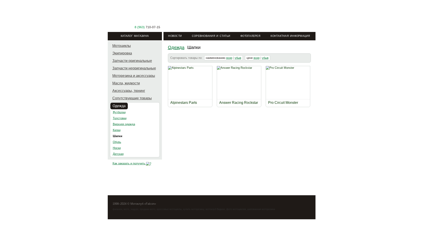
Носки (117, 148)
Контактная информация (290, 35)
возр (229, 58)
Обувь (117, 142)
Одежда (119, 106)
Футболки (119, 112)
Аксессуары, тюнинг (128, 91)
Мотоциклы (121, 46)
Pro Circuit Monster (283, 102)
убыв (238, 58)
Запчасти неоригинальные (134, 68)
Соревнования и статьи (211, 35)
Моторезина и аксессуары (133, 76)
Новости (175, 35)
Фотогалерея (250, 35)
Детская (118, 154)
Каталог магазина (135, 35)
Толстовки (119, 118)
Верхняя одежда (124, 124)
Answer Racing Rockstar (238, 102)
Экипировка (122, 53)
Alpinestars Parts (183, 102)
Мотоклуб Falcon (135, 17)
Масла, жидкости (126, 83)
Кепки (117, 130)
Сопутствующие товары (132, 98)
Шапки (117, 136)
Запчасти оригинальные (132, 61)
